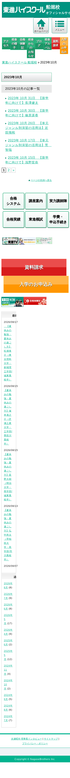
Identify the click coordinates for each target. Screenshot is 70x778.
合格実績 (13, 219)
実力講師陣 (58, 201)
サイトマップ (51, 738)
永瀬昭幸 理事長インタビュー (26, 738)
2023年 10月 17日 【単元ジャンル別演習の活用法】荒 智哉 (28, 145)
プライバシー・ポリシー (35, 743)
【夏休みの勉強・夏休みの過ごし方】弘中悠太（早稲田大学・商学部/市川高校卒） (8, 535)
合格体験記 (22, 43)
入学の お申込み (64, 45)
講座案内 (36, 201)
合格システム (13, 201)
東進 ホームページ (41, 30)
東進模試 (36, 219)
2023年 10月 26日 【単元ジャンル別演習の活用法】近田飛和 (27, 127)
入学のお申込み (36, 284)
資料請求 (55, 43)
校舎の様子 (14, 43)
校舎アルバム (47, 43)
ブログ (39, 43)
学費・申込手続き (58, 219)
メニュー (59, 29)
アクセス (6, 43)
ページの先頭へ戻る (41, 180)
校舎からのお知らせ (31, 47)
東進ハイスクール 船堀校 (19, 62)
